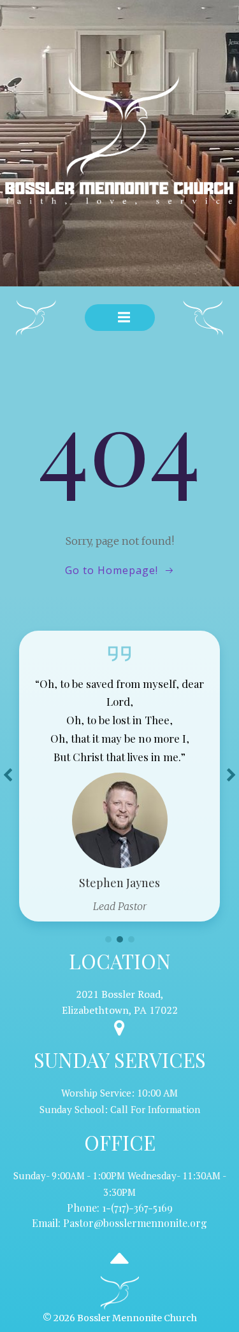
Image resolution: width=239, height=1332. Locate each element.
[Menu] (124, 317)
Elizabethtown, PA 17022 (120, 1010)
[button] (108, 939)
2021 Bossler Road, (120, 994)
